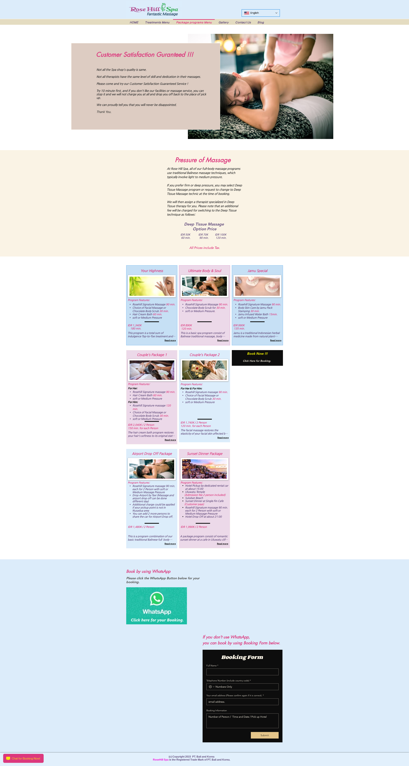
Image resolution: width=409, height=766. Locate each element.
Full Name (212, 665)
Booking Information (216, 710)
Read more (170, 340)
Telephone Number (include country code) (228, 680)
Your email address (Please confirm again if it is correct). (235, 695)
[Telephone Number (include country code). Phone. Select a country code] (211, 687)
